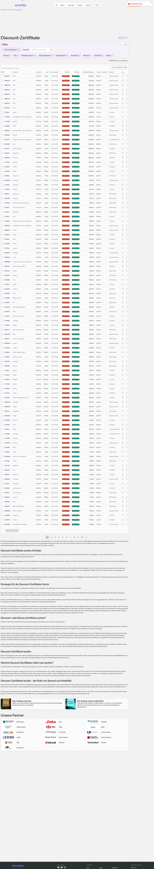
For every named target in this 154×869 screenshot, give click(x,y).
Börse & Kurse (4, 9)
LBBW (18, 737)
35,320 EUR (66, 366)
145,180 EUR (65, 434)
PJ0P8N (7, 302)
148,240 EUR (65, 388)
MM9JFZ (7, 108)
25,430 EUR (76, 488)
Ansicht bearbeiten (118, 67)
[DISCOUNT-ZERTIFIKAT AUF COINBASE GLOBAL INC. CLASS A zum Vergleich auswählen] (2, 434)
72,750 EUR (66, 424)
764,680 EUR (75, 338)
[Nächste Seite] (86, 537)
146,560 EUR (75, 347)
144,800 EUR (65, 320)
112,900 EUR (75, 406)
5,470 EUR (75, 103)
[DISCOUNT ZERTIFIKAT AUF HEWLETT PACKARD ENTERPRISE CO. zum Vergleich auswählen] (2, 203)
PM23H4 (7, 135)
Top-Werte (115, 868)
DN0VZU (7, 425)
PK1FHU (7, 153)
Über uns (133, 868)
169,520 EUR (75, 515)
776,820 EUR (65, 329)
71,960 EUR (66, 216)
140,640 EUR (65, 289)
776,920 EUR (75, 329)
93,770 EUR (66, 130)
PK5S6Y (7, 194)
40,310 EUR (66, 397)
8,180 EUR (75, 80)
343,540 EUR (75, 212)
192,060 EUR (65, 266)
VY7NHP (7, 162)
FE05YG (7, 139)
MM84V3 (7, 230)
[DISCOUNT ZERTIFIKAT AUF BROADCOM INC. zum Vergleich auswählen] (2, 484)
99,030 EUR (66, 474)
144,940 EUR (65, 402)
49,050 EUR (66, 465)
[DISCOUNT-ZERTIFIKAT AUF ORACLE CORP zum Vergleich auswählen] (2, 244)
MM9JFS (7, 103)
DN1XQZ (7, 126)
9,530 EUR (65, 334)
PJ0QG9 (7, 452)
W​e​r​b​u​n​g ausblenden (78, 22)
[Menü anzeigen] (56, 5)
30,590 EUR (76, 357)
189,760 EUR (66, 248)
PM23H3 (7, 275)
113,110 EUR (76, 393)
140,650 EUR (75, 289)
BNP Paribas (20, 722)
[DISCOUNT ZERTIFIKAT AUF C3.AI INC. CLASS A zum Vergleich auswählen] (2, 257)
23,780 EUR (66, 302)
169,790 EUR (75, 112)
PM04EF (7, 502)
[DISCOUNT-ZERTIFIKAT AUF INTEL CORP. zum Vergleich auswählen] (2, 239)
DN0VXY (7, 266)
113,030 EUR (75, 370)
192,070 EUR (75, 266)
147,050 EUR (65, 180)
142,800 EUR (65, 166)
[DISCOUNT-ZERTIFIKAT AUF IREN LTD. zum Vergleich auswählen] (2, 298)
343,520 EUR (65, 212)
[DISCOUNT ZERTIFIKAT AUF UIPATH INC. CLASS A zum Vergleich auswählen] (2, 452)
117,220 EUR (76, 271)
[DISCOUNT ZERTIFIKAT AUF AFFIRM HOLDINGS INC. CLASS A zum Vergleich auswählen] (2, 511)
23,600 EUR (66, 524)
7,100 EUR (75, 89)
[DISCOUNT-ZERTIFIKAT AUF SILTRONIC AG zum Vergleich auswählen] (2, 158)
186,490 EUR (65, 135)
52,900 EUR (66, 520)
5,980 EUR (65, 94)
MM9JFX (7, 80)
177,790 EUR (66, 497)
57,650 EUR (66, 175)
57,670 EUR (76, 175)
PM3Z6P (7, 506)
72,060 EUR (76, 239)
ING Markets (20, 732)
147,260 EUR (75, 180)
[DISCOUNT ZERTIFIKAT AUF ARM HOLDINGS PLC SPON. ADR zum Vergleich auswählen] (2, 352)
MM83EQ (7, 511)
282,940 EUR (65, 506)
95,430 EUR (76, 261)
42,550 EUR (66, 203)
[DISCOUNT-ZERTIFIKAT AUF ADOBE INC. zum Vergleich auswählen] (2, 375)
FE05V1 (7, 429)
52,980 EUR (76, 520)
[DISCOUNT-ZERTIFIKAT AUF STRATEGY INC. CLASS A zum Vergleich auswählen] (2, 140)
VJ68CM (7, 171)
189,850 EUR (75, 248)
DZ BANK (104, 722)
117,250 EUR (76, 234)
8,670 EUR (65, 76)
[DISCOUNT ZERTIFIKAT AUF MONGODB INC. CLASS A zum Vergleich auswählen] (2, 153)
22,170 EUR (66, 415)
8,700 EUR (75, 76)
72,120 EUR (66, 280)
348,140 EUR (65, 144)
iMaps (102, 727)
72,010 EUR (66, 239)
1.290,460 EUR (76, 438)
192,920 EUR (65, 352)
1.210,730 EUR (65, 379)
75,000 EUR (66, 420)
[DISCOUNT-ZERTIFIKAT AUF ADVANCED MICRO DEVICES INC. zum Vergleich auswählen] (2, 447)
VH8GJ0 (7, 325)
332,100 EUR (75, 153)
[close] (151, 2)
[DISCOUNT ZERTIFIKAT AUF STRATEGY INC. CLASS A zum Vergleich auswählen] (2, 117)
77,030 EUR (66, 157)
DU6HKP (7, 244)
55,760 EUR (76, 194)
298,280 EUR (65, 483)
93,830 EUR (76, 130)
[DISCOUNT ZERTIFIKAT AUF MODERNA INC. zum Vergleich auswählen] (2, 475)
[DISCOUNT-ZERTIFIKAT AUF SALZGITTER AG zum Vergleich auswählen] (2, 466)
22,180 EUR (76, 415)
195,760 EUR (75, 307)
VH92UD (7, 515)
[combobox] (41, 49)
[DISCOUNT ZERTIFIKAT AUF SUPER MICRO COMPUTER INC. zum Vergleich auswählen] (2, 456)
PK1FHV (7, 411)
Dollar (101, 868)
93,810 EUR (76, 117)
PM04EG (7, 280)
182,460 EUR (75, 162)
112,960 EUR (65, 370)
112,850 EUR (65, 406)
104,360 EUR (75, 311)
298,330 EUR (75, 483)
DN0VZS (7, 470)
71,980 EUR (76, 216)
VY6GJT (7, 284)
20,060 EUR (76, 189)
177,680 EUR (76, 384)
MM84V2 (7, 407)
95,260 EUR (66, 221)
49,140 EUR (76, 465)
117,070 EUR (76, 230)
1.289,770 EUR (65, 438)
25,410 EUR (66, 488)
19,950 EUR (66, 189)
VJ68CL (7, 370)
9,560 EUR (75, 334)
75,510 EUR (76, 420)
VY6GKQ (7, 117)
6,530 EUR (65, 98)
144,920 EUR (65, 361)
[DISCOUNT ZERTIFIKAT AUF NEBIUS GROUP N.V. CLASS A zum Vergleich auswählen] (2, 112)
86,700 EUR (66, 207)
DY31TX (7, 148)
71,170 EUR (66, 470)
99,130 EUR (76, 474)
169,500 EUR (65, 112)
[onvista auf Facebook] (58, 867)
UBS (18, 742)
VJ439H (7, 397)
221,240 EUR (65, 325)
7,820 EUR (65, 257)
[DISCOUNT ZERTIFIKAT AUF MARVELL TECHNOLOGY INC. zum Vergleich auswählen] (2, 121)
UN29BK (7, 298)
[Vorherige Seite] (43, 537)
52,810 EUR (66, 443)
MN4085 (7, 524)
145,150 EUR (75, 402)
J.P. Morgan (62, 732)
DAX (87, 868)
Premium (80, 5)
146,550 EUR (65, 347)
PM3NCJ (7, 311)
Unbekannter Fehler (136, 4)
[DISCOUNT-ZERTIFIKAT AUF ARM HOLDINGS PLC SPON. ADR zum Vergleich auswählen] (2, 266)
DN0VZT (7, 239)
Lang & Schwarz (105, 732)
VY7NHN (7, 384)
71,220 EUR (76, 470)
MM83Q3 (7, 262)
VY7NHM (7, 121)
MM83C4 (7, 402)
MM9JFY (7, 76)
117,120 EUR (66, 271)
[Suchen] (97, 5)
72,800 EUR (76, 424)
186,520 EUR (75, 121)
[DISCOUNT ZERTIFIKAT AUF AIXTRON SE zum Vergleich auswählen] (2, 366)
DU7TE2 (7, 393)
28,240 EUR (66, 456)
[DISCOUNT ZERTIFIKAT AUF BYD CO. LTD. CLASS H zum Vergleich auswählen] (2, 76)
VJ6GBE (7, 320)
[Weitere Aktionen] (127, 76)
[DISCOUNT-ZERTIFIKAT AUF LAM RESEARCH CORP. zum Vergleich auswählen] (2, 488)
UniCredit (61, 742)
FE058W (7, 434)
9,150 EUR (65, 107)
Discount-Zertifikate (17, 9)
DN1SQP (7, 447)
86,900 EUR (76, 207)
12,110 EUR (76, 452)
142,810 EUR (75, 166)
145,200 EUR (75, 434)
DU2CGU (7, 348)
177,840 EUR (76, 497)
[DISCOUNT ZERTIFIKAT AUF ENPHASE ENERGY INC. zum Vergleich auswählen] (2, 357)
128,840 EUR (75, 126)
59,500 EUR (66, 510)
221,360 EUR (75, 325)
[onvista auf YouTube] (62, 867)
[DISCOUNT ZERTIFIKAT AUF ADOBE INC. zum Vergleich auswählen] (2, 325)
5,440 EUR (66, 103)
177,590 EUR (66, 384)
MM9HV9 (7, 343)
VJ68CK (7, 234)
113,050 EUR (75, 461)
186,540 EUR (75, 135)
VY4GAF (7, 379)
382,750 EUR (75, 447)
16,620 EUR (76, 148)
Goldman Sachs (21, 727)
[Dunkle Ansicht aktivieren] (22, 0)
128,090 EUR (65, 126)
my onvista (71, 5)
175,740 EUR (66, 284)
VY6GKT (7, 221)
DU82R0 (7, 289)
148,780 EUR (65, 185)
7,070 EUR (65, 89)
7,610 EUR (65, 85)
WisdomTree (20, 747)
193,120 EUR (75, 352)
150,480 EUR (65, 479)
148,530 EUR (75, 388)
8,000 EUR (75, 257)
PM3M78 (7, 144)
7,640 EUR (75, 85)
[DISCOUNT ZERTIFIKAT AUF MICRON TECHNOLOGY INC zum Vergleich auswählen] (2, 316)
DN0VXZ (7, 307)
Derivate (10, 9)
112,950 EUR (65, 461)
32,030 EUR (66, 298)
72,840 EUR (76, 501)
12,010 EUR (66, 452)
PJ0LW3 (7, 271)
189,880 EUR (65, 275)
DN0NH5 (7, 420)
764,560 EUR (75, 316)
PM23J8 (7, 339)
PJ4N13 (7, 207)
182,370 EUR (65, 162)
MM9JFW (8, 85)
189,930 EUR (75, 275)
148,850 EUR (75, 185)
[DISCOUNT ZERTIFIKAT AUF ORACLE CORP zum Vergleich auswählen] (2, 171)
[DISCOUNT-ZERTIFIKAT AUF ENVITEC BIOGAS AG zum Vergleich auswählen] (2, 149)
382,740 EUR (65, 447)
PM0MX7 (7, 366)
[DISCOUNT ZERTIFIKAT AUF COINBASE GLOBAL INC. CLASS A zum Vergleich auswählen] (2, 180)
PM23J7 (7, 330)
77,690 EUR (76, 157)
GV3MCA (7, 443)
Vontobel (103, 742)
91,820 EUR (76, 225)
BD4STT (7, 474)
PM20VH (7, 352)
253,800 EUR (75, 492)
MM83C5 (7, 253)
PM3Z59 (7, 293)
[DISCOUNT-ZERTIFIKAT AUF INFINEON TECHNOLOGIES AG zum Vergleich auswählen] (2, 520)
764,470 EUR (65, 316)
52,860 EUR (76, 443)
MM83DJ (7, 257)
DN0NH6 (7, 158)
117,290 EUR (66, 243)
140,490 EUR (65, 343)
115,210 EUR (66, 171)
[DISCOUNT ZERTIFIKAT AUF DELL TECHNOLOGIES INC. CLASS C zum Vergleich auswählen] (2, 144)
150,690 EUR (75, 479)
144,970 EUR (75, 361)
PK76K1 (7, 493)
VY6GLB (7, 388)
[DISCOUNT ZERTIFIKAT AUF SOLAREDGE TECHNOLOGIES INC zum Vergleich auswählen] (2, 524)
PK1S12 (7, 212)
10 (82, 537)
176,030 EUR (75, 284)
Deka (60, 722)
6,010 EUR (75, 94)
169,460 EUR (65, 515)
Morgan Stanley (63, 737)
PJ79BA (7, 357)
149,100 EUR (75, 252)
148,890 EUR (75, 198)
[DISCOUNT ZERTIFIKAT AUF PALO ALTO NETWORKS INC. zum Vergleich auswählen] (2, 506)
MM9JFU (7, 99)
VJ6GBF (7, 185)
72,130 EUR (76, 280)
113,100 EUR (65, 393)
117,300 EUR (76, 243)
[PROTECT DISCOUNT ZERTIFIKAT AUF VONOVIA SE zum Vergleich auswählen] (2, 189)
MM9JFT (7, 94)
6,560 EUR (75, 98)
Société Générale (106, 737)
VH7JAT (7, 483)
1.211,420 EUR (75, 379)
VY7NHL (7, 248)
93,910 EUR (66, 139)
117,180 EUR (66, 234)
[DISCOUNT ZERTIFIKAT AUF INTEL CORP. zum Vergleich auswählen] (2, 217)
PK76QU (7, 461)
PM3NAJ (7, 203)
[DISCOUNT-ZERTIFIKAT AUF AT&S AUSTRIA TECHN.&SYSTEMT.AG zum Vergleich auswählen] (2, 126)
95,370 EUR (66, 261)
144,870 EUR (75, 320)
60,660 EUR (76, 510)
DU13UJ (7, 375)
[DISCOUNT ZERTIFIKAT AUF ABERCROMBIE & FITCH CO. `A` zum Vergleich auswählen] (2, 207)
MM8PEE (7, 479)
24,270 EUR (76, 524)
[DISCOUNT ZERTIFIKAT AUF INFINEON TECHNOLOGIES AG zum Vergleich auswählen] (2, 443)
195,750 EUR (66, 307)
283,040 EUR (75, 506)
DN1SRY (7, 488)
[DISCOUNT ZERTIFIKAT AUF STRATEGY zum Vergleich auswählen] (2, 131)
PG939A (7, 361)
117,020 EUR (66, 230)
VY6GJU (7, 112)
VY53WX (7, 438)
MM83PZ (7, 130)
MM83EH (7, 416)
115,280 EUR (75, 171)
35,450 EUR (76, 366)
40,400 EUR (76, 397)
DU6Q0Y (7, 167)
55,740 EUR (66, 194)
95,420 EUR (76, 221)
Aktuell (62, 5)
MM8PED (7, 180)
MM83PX (7, 225)
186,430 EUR (65, 121)
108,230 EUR (65, 293)
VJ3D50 (7, 189)
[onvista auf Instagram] (65, 867)
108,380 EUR (75, 293)
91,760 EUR (66, 225)
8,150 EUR (65, 80)
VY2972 (7, 216)
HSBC (60, 727)
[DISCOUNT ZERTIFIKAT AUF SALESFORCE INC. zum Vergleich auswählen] (2, 515)
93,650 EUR (66, 117)
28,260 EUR (76, 456)
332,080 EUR (65, 153)
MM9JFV (7, 90)
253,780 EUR (65, 492)
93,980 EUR (76, 139)
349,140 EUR (75, 144)
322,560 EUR (75, 411)
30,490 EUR (66, 357)
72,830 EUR (66, 501)
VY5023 (7, 316)
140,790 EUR (75, 343)
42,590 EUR (76, 203)
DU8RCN (7, 520)
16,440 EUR (66, 148)
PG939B (7, 198)
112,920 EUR (65, 429)
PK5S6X (7, 176)
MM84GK (7, 456)
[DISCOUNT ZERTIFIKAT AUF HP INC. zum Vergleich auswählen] (2, 303)
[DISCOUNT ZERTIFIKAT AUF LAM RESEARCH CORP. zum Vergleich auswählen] (2, 493)
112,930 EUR (75, 429)
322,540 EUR (65, 411)
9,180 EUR (75, 107)
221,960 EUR (65, 375)
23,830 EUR (76, 302)
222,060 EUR (75, 375)
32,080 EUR (76, 298)
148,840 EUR (65, 198)
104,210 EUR (65, 311)
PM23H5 (7, 497)
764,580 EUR (65, 338)
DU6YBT (7, 465)
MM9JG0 (7, 334)
